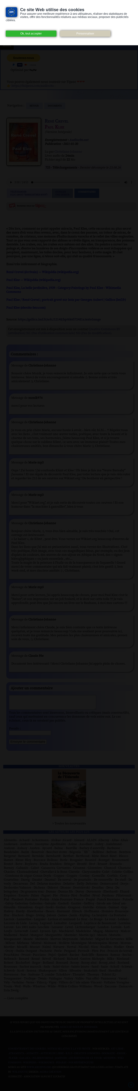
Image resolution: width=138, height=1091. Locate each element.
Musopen (110, 1058)
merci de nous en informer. (79, 1027)
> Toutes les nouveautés (69, 824)
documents (55, 105)
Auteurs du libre (52, 1053)
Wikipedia (30, 1062)
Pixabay (61, 1062)
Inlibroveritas (42, 1058)
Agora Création (50, 1072)
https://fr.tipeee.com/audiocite (33, 86)
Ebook (121, 1053)
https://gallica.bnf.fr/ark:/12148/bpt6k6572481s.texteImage (59, 319)
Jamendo (61, 1058)
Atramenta (16, 1053)
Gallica (25, 1058)
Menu (7, 46)
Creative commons (87, 1053)
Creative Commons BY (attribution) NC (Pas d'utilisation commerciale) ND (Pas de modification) (64, 331)
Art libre (117, 1048)
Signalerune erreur (62, 193)
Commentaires (87, 191)
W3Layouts (19, 1072)
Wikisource (46, 1062)
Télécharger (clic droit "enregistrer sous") (28, 193)
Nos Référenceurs (80, 1062)
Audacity (32, 1053)
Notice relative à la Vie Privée (69, 1048)
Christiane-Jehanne (68, 152)
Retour (34, 105)
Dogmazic (108, 1053)
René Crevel (56, 121)
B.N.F (69, 1053)
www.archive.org (39, 1067)
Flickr (13, 1058)
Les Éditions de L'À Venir (85, 1058)
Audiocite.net (78, 140)
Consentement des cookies (27, 1048)
